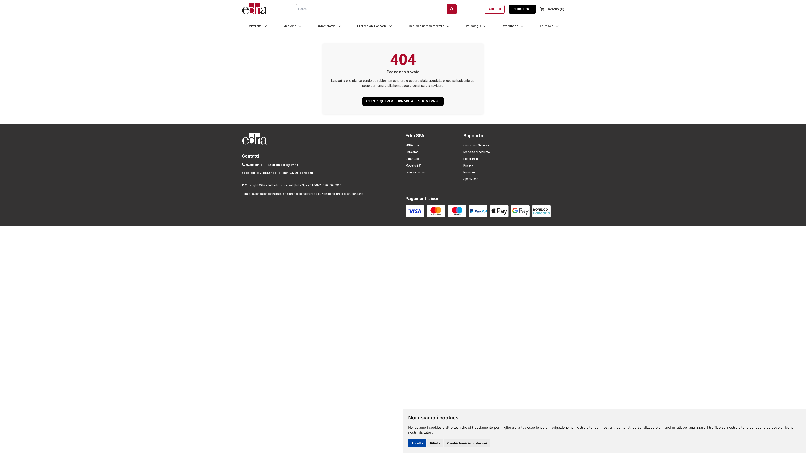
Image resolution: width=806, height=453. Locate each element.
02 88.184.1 (254, 165)
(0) (555, 9)
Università (255, 26)
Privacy (468, 165)
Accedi (494, 9)
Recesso (469, 172)
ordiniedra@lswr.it (285, 165)
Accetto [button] (417, 443)
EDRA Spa (412, 145)
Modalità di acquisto (476, 152)
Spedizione (470, 179)
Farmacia (547, 26)
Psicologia (474, 26)
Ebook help (470, 158)
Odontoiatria (327, 26)
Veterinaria (511, 26)
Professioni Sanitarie (372, 26)
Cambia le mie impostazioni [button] (467, 443)
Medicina (290, 26)
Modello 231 (414, 165)
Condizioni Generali (476, 145)
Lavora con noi (415, 172)
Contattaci (412, 158)
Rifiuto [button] (435, 443)
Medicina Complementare (426, 26)
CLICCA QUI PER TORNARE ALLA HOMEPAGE (403, 101)
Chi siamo (412, 152)
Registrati (522, 9)
